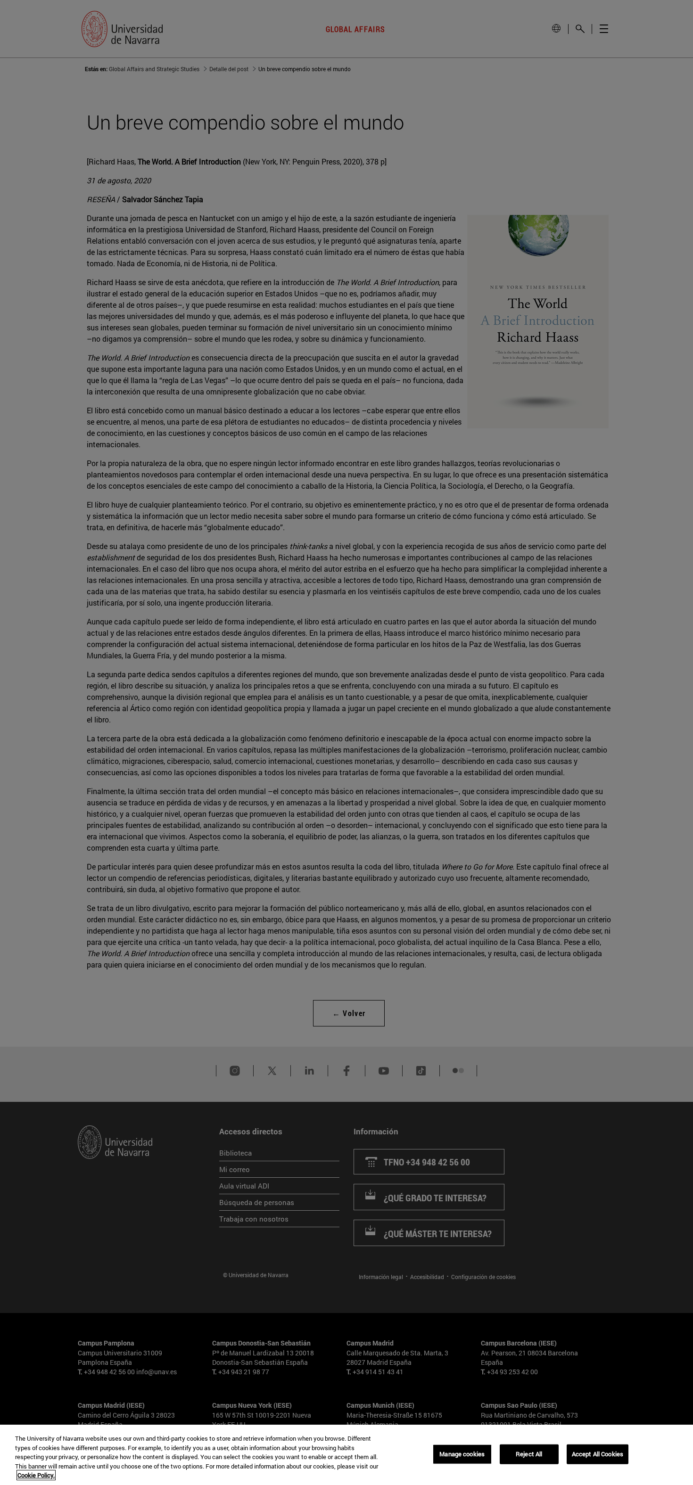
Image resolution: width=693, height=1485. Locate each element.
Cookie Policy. (36, 1475)
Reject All (529, 1454)
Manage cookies (462, 1454)
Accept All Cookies (597, 1454)
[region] (346, 1455)
